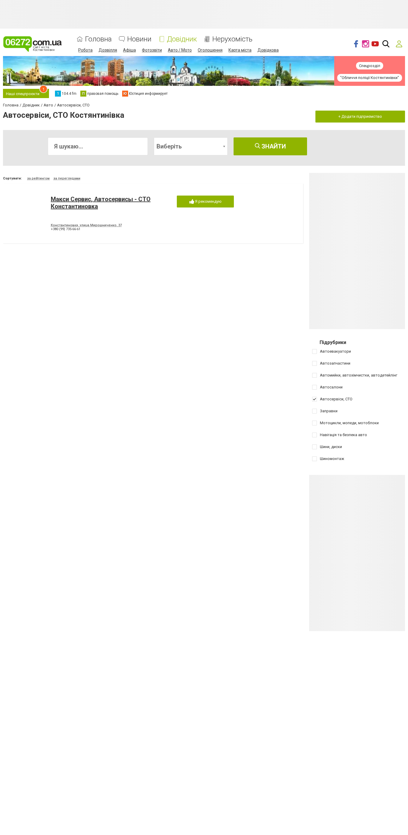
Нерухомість (232, 39)
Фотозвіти (152, 50)
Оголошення (210, 50)
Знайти (273, 146)
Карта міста (239, 50)
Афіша (129, 50)
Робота (85, 50)
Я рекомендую (208, 201)
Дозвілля (108, 50)
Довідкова (268, 50)
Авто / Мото (180, 50)
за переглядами (66, 178)
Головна (98, 39)
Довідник (182, 39)
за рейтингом (38, 178)
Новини (139, 39)
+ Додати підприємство (360, 116)
